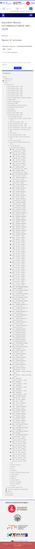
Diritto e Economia (15, 465)
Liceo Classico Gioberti (15, 140)
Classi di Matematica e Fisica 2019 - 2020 (20, 127)
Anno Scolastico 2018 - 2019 (15, 113)
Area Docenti (10, 493)
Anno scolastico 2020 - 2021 (15, 487)
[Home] (17, 3)
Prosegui (17, 547)
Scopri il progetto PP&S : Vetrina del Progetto (19, 97)
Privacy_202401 (17, 545)
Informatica (14, 470)
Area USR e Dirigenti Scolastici (16, 107)
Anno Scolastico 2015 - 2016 (15, 90)
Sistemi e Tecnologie (16, 482)
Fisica (12, 468)
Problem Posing (11, 99)
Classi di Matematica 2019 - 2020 (18, 125)
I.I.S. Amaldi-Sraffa (15, 145)
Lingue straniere (15, 474)
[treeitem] (18, 286)
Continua (17, 68)
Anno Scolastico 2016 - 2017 (15, 88)
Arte (12, 463)
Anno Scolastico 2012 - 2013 (15, 96)
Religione (13, 478)
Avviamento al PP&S (13, 103)
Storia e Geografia (15, 483)
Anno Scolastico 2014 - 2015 (15, 92)
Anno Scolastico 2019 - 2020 (15, 114)
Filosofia (13, 466)
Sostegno (13, 485)
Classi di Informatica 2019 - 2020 (18, 124)
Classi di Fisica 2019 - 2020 (17, 122)
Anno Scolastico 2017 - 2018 (15, 86)
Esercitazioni (11, 109)
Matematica (14, 476)
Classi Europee (13, 133)
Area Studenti (10, 495)
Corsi (6, 82)
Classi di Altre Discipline (16, 116)
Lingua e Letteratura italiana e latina (20, 472)
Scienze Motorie (15, 480)
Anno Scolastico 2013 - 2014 (15, 94)
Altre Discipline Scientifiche (18, 147)
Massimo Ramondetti (12, 52)
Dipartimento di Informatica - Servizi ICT (20, 540)
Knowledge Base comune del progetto (17, 105)
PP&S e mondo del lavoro (14, 101)
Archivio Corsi (10, 84)
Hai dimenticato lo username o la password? (21, 11)
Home (5, 77)
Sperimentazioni (12, 111)
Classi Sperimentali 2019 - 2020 (18, 135)
